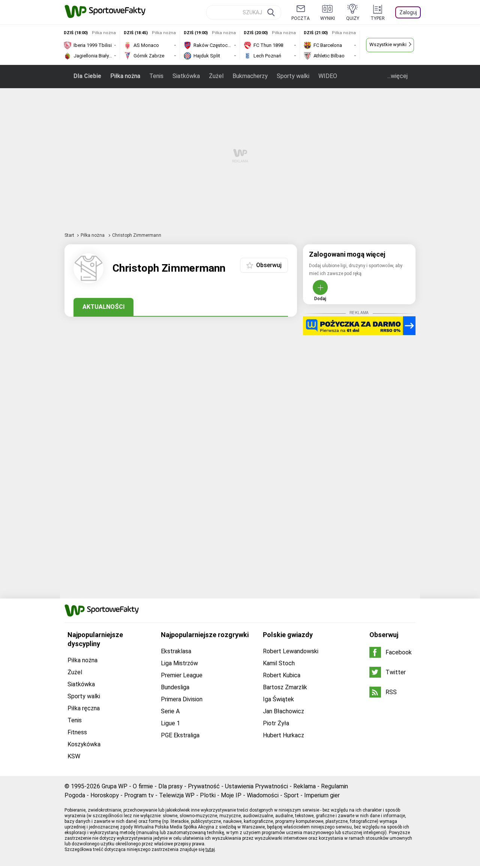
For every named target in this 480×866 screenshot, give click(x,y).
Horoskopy (104, 795)
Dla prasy (170, 786)
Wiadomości (263, 795)
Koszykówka (84, 744)
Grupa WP (115, 786)
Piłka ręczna (84, 708)
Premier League (181, 675)
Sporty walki (293, 76)
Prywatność (204, 786)
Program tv (139, 795)
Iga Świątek (278, 699)
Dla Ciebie (87, 76)
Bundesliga (175, 687)
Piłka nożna (125, 76)
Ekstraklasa (176, 651)
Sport (291, 795)
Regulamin (334, 786)
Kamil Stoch (279, 663)
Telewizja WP (177, 795)
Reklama (304, 786)
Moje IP (231, 795)
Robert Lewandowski (290, 651)
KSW (74, 756)
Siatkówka (186, 76)
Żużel (216, 76)
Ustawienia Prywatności (256, 786)
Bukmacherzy (250, 76)
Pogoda (74, 795)
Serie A (170, 711)
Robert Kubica (281, 675)
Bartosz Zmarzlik (285, 687)
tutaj (210, 849)
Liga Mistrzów (179, 663)
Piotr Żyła (276, 723)
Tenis (156, 76)
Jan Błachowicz (283, 711)
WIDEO (327, 76)
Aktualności (103, 306)
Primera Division (181, 699)
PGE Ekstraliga (180, 735)
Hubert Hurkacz (283, 735)
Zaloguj (408, 12)
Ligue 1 (170, 723)
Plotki (208, 795)
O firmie (143, 786)
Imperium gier (322, 795)
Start (69, 235)
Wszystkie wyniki (387, 44)
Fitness (77, 732)
